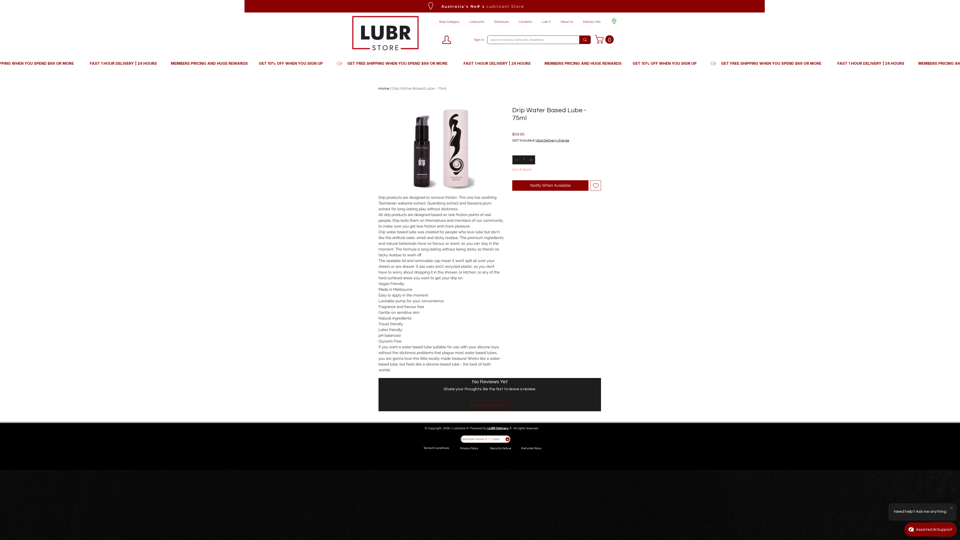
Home (383, 88)
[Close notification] (952, 508)
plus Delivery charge (552, 140)
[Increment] (531, 160)
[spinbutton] (523, 160)
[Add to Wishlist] (595, 185)
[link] (605, 39)
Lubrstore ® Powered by (469, 428)
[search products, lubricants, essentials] (584, 40)
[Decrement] (516, 160)
